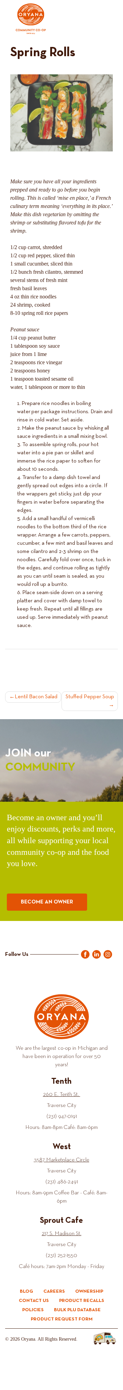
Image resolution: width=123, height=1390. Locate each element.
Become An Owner (47, 902)
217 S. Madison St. (61, 1234)
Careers (54, 1291)
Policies (33, 1309)
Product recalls (81, 1300)
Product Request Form (62, 1319)
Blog (26, 1291)
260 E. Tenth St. (61, 1094)
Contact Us (34, 1300)
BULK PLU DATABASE (77, 1309)
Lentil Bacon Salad (36, 697)
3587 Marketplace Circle (61, 1160)
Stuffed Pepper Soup (90, 697)
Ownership (89, 1291)
